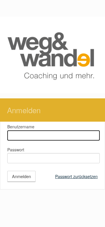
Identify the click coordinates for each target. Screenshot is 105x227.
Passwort (15, 149)
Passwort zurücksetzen (76, 176)
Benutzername (20, 127)
